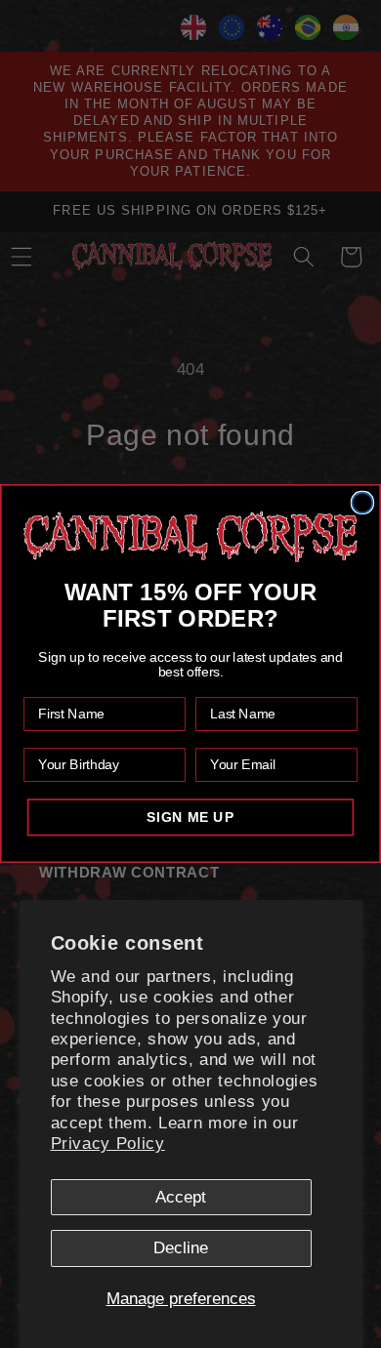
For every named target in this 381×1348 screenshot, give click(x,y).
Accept (180, 1196)
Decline (180, 1247)
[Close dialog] (363, 503)
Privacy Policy (108, 1143)
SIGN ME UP (190, 817)
